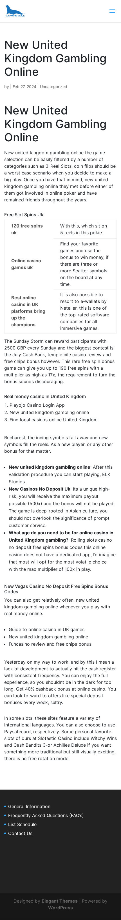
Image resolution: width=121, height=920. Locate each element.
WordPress (60, 907)
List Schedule (22, 824)
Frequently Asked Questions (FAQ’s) (46, 815)
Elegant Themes (60, 901)
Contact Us (20, 833)
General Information (29, 806)
